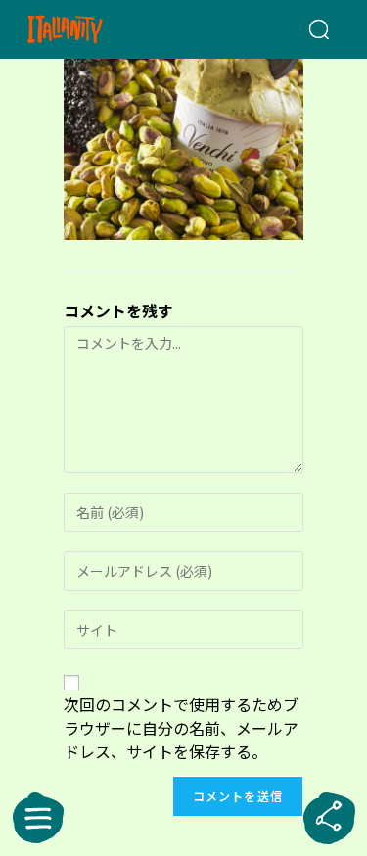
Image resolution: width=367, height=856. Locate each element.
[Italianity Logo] (90, 29)
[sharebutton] (329, 818)
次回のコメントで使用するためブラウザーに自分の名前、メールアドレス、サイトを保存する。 (181, 727)
